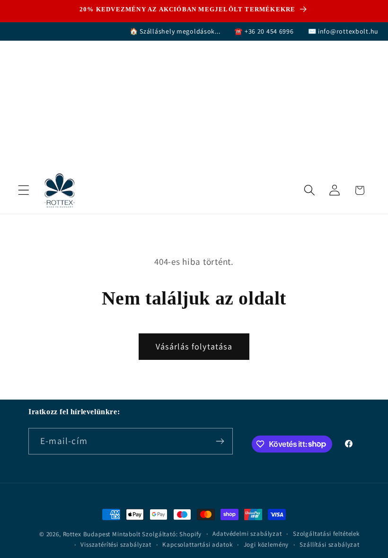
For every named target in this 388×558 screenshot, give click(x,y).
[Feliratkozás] (219, 441)
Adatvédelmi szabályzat (247, 534)
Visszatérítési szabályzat (115, 545)
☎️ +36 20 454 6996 (263, 31)
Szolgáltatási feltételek (326, 534)
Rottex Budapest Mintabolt (102, 534)
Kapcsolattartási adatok (197, 545)
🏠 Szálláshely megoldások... (175, 31)
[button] (23, 190)
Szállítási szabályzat (330, 545)
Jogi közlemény (266, 545)
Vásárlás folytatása (194, 346)
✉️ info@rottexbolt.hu (343, 31)
